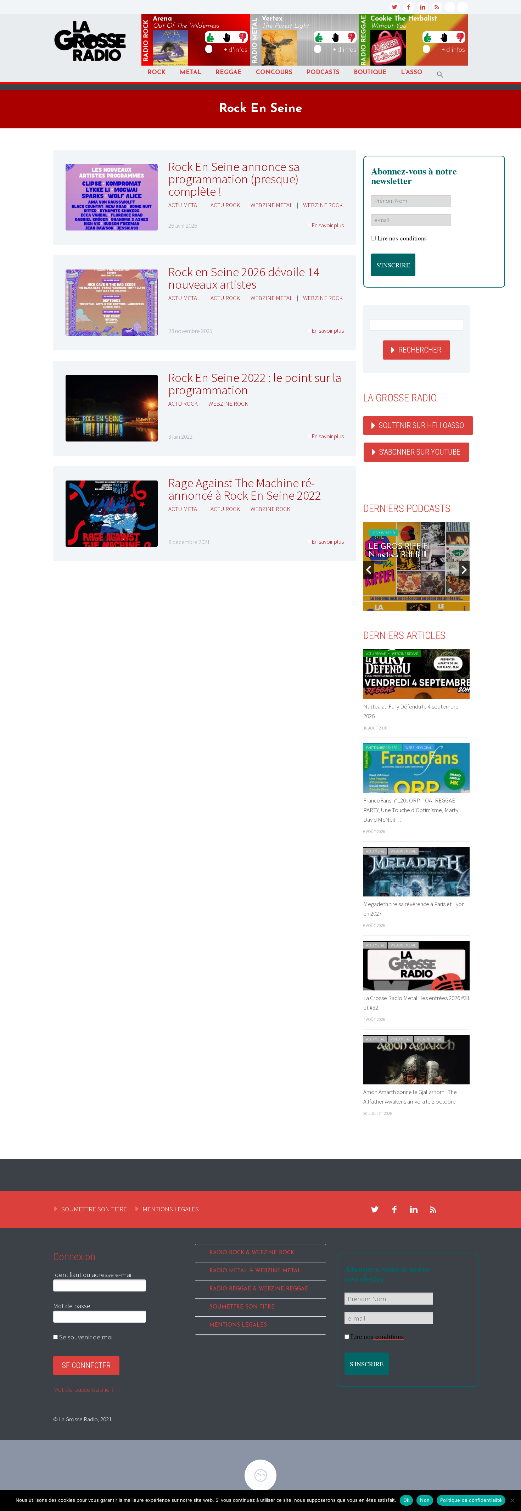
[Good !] (210, 36)
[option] (416, 566)
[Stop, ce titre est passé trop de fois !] (226, 36)
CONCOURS (274, 73)
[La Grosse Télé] (449, 7)
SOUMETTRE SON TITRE (94, 1209)
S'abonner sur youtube (419, 452)
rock (146, 41)
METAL (190, 73)
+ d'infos (235, 49)
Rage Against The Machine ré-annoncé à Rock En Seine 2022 (244, 489)
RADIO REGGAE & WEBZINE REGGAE (258, 1289)
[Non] (512, 1500)
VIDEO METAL (400, 1039)
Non (425, 1500)
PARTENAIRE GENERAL (382, 747)
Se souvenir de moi (85, 1337)
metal (255, 41)
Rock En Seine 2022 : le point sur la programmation (254, 384)
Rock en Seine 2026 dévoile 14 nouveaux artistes (243, 278)
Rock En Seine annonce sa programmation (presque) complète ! (233, 179)
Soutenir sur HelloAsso (421, 425)
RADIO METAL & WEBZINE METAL (255, 1271)
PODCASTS (323, 73)
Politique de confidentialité (471, 1500)
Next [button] (464, 570)
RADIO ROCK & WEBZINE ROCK (251, 1253)
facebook (408, 7)
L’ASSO (411, 73)
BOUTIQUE (370, 73)
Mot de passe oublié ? (83, 1389)
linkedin (423, 7)
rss (437, 7)
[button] (440, 74)
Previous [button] (368, 570)
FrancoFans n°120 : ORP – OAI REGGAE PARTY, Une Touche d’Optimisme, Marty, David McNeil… (411, 809)
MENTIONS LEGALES (170, 1209)
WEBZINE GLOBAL (418, 747)
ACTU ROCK (225, 205)
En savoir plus (328, 225)
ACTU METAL (184, 205)
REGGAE (228, 73)
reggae (364, 40)
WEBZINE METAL (271, 205)
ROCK (156, 73)
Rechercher (419, 349)
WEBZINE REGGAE (405, 653)
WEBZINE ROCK (323, 205)
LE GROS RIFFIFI (383, 532)
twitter (394, 7)
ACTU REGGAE (376, 653)
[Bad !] (242, 36)
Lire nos (402, 238)
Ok (406, 1500)
